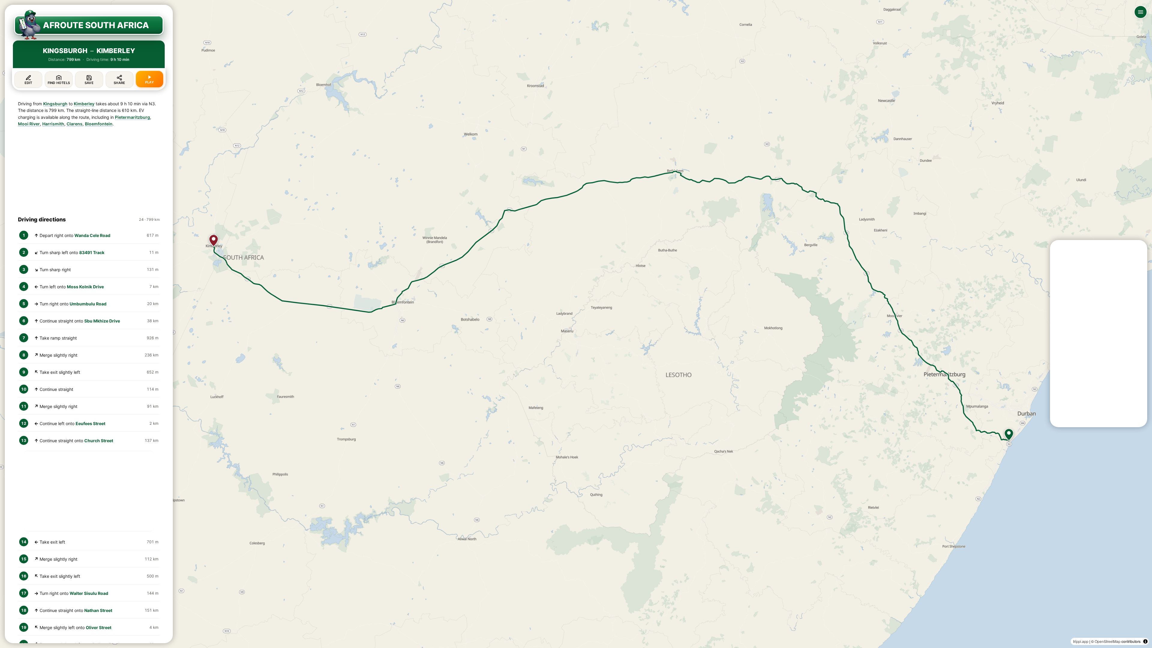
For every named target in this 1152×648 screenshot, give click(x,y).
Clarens (74, 123)
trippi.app (1080, 641)
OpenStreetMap (1107, 641)
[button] (1008, 435)
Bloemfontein (98, 123)
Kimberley (84, 103)
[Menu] (1140, 12)
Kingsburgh (55, 103)
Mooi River (29, 123)
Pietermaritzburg (132, 117)
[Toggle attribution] (1145, 641)
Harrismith (53, 123)
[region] (576, 324)
